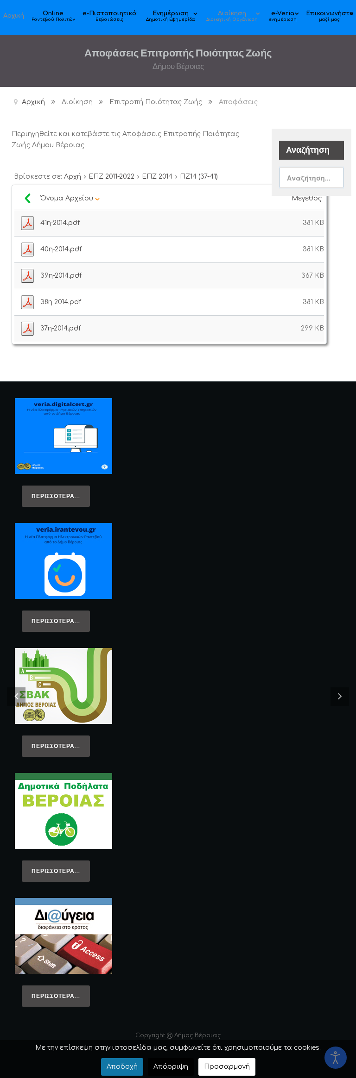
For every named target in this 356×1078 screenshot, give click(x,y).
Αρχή (72, 176)
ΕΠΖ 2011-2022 (111, 176)
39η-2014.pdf (61, 275)
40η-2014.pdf (61, 249)
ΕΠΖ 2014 (157, 176)
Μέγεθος (308, 198)
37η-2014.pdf (60, 328)
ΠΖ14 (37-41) (199, 176)
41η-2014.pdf (60, 222)
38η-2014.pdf (60, 302)
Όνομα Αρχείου (67, 198)
